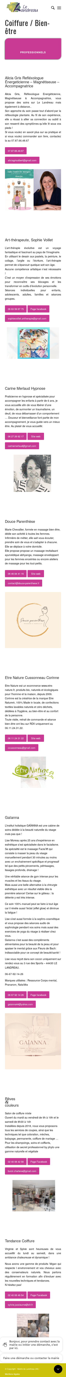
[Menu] (59, 7)
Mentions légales (12, 1373)
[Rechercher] (51, 7)
